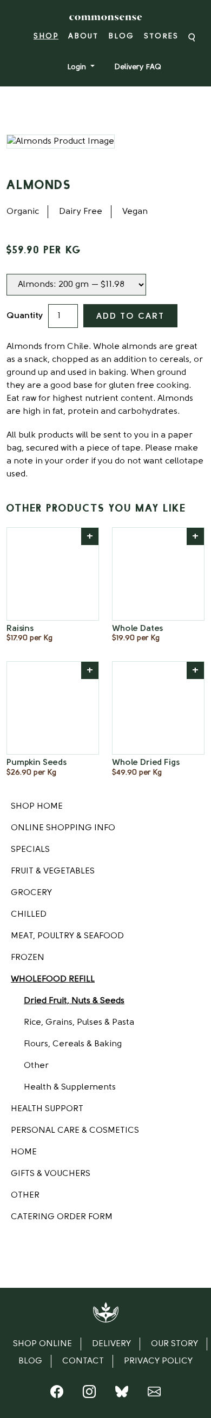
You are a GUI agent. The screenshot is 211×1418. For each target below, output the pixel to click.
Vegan (135, 211)
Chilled (29, 914)
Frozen (27, 957)
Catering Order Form (62, 1217)
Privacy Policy (158, 1361)
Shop (46, 36)
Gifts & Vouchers (50, 1174)
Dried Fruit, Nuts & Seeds (74, 1001)
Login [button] (77, 67)
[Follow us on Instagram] (89, 1394)
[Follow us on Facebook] (56, 1394)
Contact (83, 1361)
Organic (22, 211)
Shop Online (42, 1344)
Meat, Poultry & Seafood (67, 936)
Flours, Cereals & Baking (73, 1044)
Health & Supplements (70, 1087)
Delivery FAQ (137, 67)
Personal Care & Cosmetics (75, 1130)
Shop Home (37, 806)
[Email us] (154, 1394)
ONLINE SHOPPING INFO (63, 828)
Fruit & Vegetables (53, 871)
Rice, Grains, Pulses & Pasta (79, 1022)
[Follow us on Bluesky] (121, 1394)
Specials (30, 849)
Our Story (174, 1344)
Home (24, 1152)
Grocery (31, 893)
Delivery (111, 1344)
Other (36, 1065)
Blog (121, 36)
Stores (161, 36)
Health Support (47, 1109)
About (83, 36)
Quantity (24, 316)
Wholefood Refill (53, 979)
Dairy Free (80, 211)
